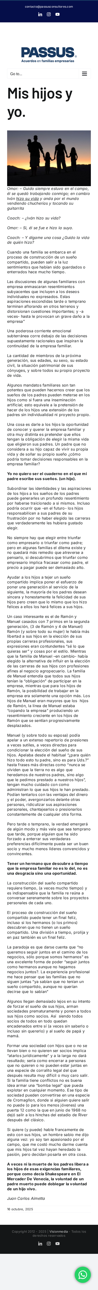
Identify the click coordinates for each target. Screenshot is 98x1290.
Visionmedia (58, 1231)
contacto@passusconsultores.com (49, 6)
